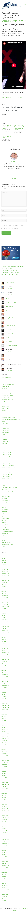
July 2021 (4, 690)
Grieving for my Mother (7, 481)
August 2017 (4, 793)
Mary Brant (9, 341)
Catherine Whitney (11, 302)
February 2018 (5, 780)
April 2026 (4, 564)
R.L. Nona (8, 329)
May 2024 (4, 615)
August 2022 (4, 661)
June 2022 (4, 665)
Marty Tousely (9, 318)
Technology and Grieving (7, 544)
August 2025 (4, 582)
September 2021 (5, 685)
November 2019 (5, 733)
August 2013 (4, 896)
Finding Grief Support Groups (8, 417)
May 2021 (4, 694)
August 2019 (4, 740)
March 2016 (4, 830)
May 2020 (4, 720)
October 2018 (5, 762)
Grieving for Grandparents (7, 478)
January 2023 (5, 650)
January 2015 (5, 861)
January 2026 (5, 571)
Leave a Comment (6, 20)
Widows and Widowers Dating (8, 549)
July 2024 (4, 610)
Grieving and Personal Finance (9, 459)
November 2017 (5, 786)
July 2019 (4, 742)
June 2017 (4, 797)
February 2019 (5, 753)
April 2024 (4, 617)
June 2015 (4, 850)
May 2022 (4, 668)
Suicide (3, 540)
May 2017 (4, 799)
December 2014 (5, 863)
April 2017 (4, 802)
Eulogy (3, 412)
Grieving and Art (5, 450)
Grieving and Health (6, 454)
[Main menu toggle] (25, 4)
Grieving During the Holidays (8, 467)
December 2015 (5, 837)
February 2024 (5, 621)
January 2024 (5, 624)
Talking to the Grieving (7, 542)
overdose (4, 520)
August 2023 (4, 635)
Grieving (20, 20)
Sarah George (9, 333)
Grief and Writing (5, 426)
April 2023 (4, 643)
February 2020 (5, 727)
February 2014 (5, 885)
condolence (4, 401)
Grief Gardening (5, 432)
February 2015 (5, 859)
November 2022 (5, 654)
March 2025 (4, 593)
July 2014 (4, 874)
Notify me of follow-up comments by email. (13, 225)
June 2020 (4, 718)
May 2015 (4, 852)
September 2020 (5, 711)
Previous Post (14, 175)
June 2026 (4, 560)
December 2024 (5, 599)
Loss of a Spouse (5, 505)
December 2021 (5, 679)
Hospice (3, 485)
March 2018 (4, 777)
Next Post (14, 178)
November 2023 (5, 628)
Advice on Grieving (6, 382)
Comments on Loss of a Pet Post (9, 270)
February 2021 (5, 700)
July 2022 (4, 663)
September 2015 (5, 843)
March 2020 (4, 725)
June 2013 (4, 900)
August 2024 (4, 608)
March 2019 (4, 751)
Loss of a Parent (5, 498)
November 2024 (5, 602)
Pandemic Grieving (6, 524)
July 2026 (4, 558)
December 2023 (5, 626)
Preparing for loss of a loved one (9, 527)
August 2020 (4, 714)
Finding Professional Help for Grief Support (11, 419)
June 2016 (4, 823)
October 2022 (5, 657)
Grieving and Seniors (6, 461)
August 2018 (4, 766)
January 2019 (5, 755)
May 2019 (4, 747)
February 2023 (5, 648)
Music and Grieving (6, 513)
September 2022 (5, 659)
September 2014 (5, 870)
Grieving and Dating (6, 452)
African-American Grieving (8, 384)
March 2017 (4, 804)
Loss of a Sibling (5, 502)
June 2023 (4, 639)
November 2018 (5, 760)
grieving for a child (6, 470)
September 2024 (5, 606)
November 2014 (5, 865)
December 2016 (5, 810)
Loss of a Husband (6, 496)
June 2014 (4, 876)
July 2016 (4, 821)
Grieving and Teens (6, 463)
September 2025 (5, 580)
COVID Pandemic (5, 404)
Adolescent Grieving (6, 377)
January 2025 (5, 597)
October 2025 (5, 578)
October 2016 (5, 815)
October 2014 (5, 867)
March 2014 (4, 883)
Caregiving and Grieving (7, 395)
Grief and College (5, 423)
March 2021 (4, 698)
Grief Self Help (5, 441)
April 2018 (4, 775)
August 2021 (4, 687)
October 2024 (5, 604)
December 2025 (5, 573)
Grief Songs (4, 443)
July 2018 (4, 769)
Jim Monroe (9, 310)
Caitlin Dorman (10, 282)
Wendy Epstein (10, 322)
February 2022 (5, 674)
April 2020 (4, 722)
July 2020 (4, 716)
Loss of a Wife (5, 507)
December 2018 (5, 758)
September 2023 (5, 632)
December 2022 (5, 652)
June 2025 (4, 586)
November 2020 (5, 707)
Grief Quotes (14, 20)
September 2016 (5, 817)
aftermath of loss (5, 386)
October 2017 (5, 788)
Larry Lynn (8, 298)
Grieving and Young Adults (8, 465)
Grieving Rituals (5, 483)
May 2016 (4, 826)
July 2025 (4, 584)
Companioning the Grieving (8, 399)
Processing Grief (5, 529)
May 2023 (4, 641)
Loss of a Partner (5, 500)
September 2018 (5, 764)
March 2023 (4, 646)
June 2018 (4, 771)
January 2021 (5, 703)
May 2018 (4, 773)
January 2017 (5, 808)
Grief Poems (4, 434)
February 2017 (5, 806)
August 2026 (4, 556)
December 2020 (5, 705)
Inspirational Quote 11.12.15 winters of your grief (6, 127)
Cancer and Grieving (6, 393)
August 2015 (4, 845)
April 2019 (4, 749)
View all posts (9, 288)
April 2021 (4, 696)
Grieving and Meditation (7, 456)
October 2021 (5, 683)
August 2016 (4, 819)
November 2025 (5, 575)
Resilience (4, 535)
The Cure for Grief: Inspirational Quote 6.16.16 (6, 136)
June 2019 (4, 744)
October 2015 (5, 841)
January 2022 (5, 676)
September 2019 (5, 738)
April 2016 (4, 828)
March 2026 (4, 567)
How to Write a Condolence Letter (9, 487)
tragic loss (4, 546)
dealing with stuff (5, 406)
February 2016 (5, 832)
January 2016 (5, 834)
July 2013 (4, 898)
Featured (4, 415)
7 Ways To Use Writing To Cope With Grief (11, 274)
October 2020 (5, 709)
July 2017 (4, 795)
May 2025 (4, 589)
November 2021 (5, 681)
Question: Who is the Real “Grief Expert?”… (11, 272)
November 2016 (5, 812)
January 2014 (5, 887)
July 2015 (4, 848)
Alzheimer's (4, 388)
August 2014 (4, 872)
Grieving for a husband (7, 474)
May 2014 (4, 878)
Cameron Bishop (10, 325)
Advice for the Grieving (7, 379)
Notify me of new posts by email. (10, 228)
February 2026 (5, 569)
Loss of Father (5, 509)
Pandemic (4, 522)
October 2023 (5, 630)
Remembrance (5, 533)
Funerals (3, 421)
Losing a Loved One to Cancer (9, 491)
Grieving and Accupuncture (8, 448)
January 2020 (5, 729)
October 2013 (5, 894)
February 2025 (5, 595)
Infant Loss (4, 489)
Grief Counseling (5, 430)
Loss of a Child (5, 494)
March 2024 (4, 619)
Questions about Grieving (7, 531)
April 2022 (4, 670)
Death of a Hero (5, 408)
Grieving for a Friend (6, 472)
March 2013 (4, 903)
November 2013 (5, 892)
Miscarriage (4, 511)
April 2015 (4, 854)
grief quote (4, 437)
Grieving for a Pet (6, 476)
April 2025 (4, 591)
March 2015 (4, 856)
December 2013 (5, 889)
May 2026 (4, 562)
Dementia (4, 410)
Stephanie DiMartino (11, 345)
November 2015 (5, 839)
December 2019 (5, 731)
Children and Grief (6, 397)
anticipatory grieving (6, 390)
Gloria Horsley (10, 306)
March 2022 (4, 672)
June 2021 (4, 692)
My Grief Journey (5, 516)
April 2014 (4, 881)
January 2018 (5, 782)
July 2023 (4, 637)
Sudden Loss (4, 538)
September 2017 (5, 791)
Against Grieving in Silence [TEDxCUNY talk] (12, 97)
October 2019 (5, 736)
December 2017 (5, 784)
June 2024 (4, 613)
